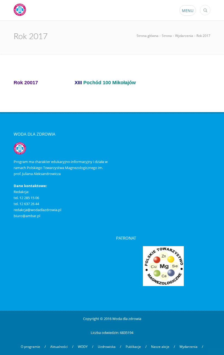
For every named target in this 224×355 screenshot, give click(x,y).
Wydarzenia (184, 35)
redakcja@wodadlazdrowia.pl (37, 209)
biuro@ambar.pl (27, 215)
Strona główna (147, 35)
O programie (30, 346)
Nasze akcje (160, 346)
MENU (187, 10)
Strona (167, 35)
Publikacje (133, 346)
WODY (83, 346)
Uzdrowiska (107, 346)
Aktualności (59, 346)
